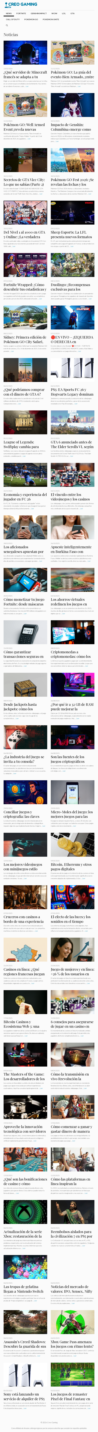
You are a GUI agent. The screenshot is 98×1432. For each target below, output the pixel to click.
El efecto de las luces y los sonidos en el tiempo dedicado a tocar (70, 921)
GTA (72, 13)
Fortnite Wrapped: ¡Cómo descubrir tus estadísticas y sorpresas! (25, 289)
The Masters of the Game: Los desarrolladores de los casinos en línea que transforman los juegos (24, 1081)
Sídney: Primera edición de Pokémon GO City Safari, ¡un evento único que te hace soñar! (25, 344)
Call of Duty (13, 19)
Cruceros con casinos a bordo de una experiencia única (24, 921)
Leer (27, 86)
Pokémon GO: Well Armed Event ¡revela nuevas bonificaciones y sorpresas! (25, 129)
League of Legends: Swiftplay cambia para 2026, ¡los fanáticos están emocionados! (23, 449)
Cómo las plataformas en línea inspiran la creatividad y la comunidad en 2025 (72, 1186)
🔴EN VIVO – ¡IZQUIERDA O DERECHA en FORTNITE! (72, 342)
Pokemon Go (31, 19)
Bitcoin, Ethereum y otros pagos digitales (71, 866)
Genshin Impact (39, 13)
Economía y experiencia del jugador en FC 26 (25, 497)
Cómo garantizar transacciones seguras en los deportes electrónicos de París (24, 658)
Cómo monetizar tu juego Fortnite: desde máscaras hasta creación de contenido (24, 606)
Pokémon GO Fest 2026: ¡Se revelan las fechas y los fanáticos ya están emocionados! (72, 186)
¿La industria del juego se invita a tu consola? (24, 759)
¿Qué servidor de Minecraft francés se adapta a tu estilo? (25, 77)
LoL (64, 13)
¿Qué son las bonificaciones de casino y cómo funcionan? (25, 1184)
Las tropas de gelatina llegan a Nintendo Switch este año (23, 1291)
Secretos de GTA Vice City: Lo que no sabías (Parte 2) (24, 182)
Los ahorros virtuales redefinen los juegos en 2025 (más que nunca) (69, 604)
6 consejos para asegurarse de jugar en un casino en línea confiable (72, 1026)
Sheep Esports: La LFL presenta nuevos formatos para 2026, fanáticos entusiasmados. (71, 239)
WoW (54, 13)
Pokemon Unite (51, 19)
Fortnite (21, 13)
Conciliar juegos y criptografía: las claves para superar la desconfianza (21, 818)
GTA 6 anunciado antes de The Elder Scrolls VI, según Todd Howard (72, 447)
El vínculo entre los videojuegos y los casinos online (70, 499)
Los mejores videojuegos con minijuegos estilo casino (23, 869)
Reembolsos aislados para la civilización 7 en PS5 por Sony (71, 1236)
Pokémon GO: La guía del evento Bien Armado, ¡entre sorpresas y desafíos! (72, 77)
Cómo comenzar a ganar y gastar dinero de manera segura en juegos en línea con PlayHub (71, 1133)
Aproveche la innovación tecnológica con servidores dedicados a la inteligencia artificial (25, 1133)
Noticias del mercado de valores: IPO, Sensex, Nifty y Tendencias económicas (71, 1291)
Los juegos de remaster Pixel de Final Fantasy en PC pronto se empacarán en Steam (70, 1401)
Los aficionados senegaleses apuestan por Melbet (24, 551)
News (9, 13)
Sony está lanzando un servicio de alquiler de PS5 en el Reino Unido (24, 1399)
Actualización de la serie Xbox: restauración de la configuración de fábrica (23, 1236)
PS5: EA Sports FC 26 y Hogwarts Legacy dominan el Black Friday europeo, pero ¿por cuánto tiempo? (72, 396)
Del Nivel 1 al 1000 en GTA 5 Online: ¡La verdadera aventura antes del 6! (24, 237)
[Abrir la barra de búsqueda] (7, 25)
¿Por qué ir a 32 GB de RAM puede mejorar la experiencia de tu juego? (72, 709)
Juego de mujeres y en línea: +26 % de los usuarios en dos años (72, 974)
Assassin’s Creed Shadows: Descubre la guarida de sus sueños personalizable (25, 1346)
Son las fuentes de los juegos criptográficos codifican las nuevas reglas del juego (72, 763)
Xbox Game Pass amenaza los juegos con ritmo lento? (72, 1344)
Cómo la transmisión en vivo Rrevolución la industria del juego (70, 1079)
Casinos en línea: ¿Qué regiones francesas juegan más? (24, 974)
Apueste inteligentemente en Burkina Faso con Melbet (71, 551)
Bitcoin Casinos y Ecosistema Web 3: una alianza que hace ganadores (25, 1026)
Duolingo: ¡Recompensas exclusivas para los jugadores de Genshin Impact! (70, 291)
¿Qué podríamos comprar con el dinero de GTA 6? (24, 392)
